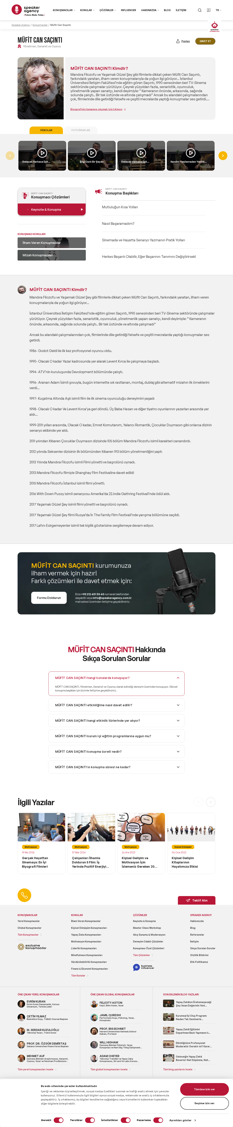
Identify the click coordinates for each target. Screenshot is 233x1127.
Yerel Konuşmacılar (29, 921)
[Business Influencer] (143, 970)
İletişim (194, 941)
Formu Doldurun (49, 598)
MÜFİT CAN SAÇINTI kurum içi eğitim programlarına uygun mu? (103, 736)
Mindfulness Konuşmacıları (87, 955)
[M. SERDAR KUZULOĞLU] (21, 1034)
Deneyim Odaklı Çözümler (148, 941)
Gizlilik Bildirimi (199, 955)
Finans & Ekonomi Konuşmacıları (89, 968)
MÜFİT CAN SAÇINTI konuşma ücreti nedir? (88, 751)
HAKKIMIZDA (148, 10)
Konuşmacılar (40, 25)
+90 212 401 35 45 (92, 594)
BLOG (167, 10)
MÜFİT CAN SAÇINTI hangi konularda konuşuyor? (92, 678)
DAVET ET (205, 41)
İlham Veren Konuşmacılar (86, 921)
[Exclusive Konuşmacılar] (32, 950)
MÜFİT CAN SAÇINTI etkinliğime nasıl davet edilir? (93, 705)
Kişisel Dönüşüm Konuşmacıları (89, 927)
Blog (192, 927)
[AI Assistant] (214, 27)
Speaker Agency (21, 25)
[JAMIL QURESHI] (94, 1021)
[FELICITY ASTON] (94, 1007)
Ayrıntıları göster (180, 1120)
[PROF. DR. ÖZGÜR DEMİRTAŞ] (21, 1048)
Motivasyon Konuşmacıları (86, 941)
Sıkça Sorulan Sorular (202, 948)
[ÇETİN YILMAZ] (21, 1021)
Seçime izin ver (204, 1103)
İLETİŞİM (181, 10)
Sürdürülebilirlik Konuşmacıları (89, 961)
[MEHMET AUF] (21, 1061)
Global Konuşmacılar (29, 927)
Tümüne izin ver (204, 1089)
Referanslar (197, 934)
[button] (223, 155)
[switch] (90, 1120)
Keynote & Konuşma (144, 921)
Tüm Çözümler (141, 955)
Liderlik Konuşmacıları (84, 948)
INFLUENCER (128, 10)
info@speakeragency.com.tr (112, 598)
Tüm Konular (78, 975)
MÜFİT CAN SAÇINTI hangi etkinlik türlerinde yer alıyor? (97, 720)
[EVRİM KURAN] (21, 1007)
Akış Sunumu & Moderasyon (149, 934)
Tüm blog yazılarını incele (177, 1069)
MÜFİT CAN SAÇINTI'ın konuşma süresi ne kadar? (93, 767)
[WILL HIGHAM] (94, 1048)
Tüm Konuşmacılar (28, 934)
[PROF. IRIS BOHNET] (94, 1034)
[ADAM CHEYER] (94, 1061)
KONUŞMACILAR (63, 10)
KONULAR (86, 10)
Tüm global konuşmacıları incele (109, 1069)
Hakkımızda (197, 921)
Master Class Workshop (147, 927)
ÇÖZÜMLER (106, 10)
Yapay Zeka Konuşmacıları (86, 934)
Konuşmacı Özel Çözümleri (148, 948)
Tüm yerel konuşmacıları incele (35, 1069)
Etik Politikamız (199, 961)
